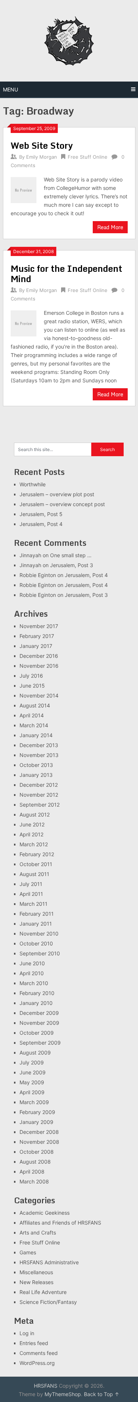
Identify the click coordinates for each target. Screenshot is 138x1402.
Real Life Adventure (43, 1292)
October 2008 (37, 1152)
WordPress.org (37, 1363)
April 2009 (32, 1092)
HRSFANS (45, 1386)
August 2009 (35, 1052)
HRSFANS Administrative (49, 1262)
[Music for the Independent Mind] (24, 322)
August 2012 (35, 814)
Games (28, 1252)
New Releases (36, 1282)
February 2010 (37, 993)
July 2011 (31, 884)
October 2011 (36, 864)
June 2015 (32, 685)
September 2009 (40, 1042)
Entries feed (34, 1343)
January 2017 (36, 646)
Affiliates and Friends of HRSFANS (60, 1222)
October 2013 (36, 765)
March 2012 (34, 844)
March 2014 (34, 725)
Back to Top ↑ (101, 1394)
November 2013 (39, 755)
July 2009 (32, 1062)
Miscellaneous (36, 1272)
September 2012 (40, 804)
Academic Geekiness (45, 1213)
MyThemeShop (63, 1394)
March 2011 (33, 904)
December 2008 (39, 1132)
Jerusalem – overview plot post (57, 494)
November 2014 (39, 695)
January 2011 (36, 923)
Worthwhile (33, 484)
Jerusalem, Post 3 (71, 565)
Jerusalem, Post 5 (41, 514)
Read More (110, 227)
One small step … (71, 555)
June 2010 (32, 963)
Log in (27, 1333)
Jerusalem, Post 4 (41, 524)
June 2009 (33, 1072)
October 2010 (36, 943)
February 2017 (37, 636)
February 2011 (37, 914)
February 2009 (37, 1112)
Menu (10, 89)
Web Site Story (42, 145)
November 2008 (39, 1142)
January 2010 (36, 1003)
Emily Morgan (41, 157)
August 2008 (35, 1161)
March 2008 (34, 1181)
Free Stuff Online (87, 157)
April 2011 (31, 894)
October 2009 (37, 1033)
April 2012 (31, 834)
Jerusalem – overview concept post (62, 504)
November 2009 (39, 1023)
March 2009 (34, 1102)
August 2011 (34, 874)
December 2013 (39, 745)
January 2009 (36, 1122)
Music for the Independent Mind (66, 273)
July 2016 (31, 676)
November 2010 (39, 933)
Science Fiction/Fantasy (48, 1302)
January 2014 (36, 735)
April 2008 (32, 1171)
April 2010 (32, 973)
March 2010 (34, 983)
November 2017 (39, 626)
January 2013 (36, 775)
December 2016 (39, 656)
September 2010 (40, 953)
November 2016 (39, 666)
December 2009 (39, 1013)
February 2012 (37, 854)
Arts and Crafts (38, 1232)
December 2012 (39, 785)
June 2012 (32, 824)
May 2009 (32, 1082)
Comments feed (39, 1353)
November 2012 (39, 795)
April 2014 (32, 715)
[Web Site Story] (24, 189)
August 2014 (35, 705)
